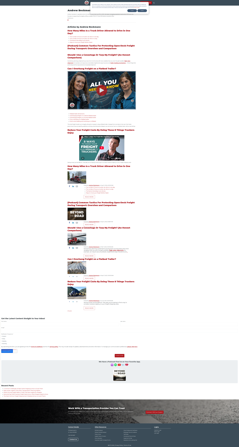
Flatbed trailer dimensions (77, 113)
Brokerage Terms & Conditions (130, 432)
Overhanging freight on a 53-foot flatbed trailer (83, 117)
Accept (132, 10)
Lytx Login (156, 433)
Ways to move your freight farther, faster (81, 42)
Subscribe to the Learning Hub (130, 440)
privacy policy (54, 346)
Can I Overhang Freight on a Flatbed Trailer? (92, 68)
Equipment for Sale (128, 438)
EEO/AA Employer (99, 430)
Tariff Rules (126, 434)
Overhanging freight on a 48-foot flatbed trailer (83, 115)
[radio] (119, 336)
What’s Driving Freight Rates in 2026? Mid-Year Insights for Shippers (23, 392)
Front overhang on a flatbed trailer (79, 119)
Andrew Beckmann (94, 185)
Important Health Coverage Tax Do (102, 440)
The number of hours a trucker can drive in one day (84, 36)
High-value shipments (116, 250)
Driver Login (157, 431)
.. (127, 252)
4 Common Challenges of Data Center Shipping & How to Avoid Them (23, 388)
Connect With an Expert (154, 412)
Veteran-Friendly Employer (100, 432)
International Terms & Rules (130, 436)
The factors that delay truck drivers (79, 40)
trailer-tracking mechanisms (118, 63)
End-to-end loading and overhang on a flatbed (83, 121)
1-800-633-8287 (71, 435)
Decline (142, 10)
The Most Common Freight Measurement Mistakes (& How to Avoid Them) (25, 396)
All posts (70, 311)
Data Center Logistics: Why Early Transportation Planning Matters (22, 390)
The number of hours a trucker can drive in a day (83, 38)
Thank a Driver (98, 434)
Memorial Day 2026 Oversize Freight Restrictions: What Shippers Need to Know (26, 394)
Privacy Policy (136, 7)
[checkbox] (119, 340)
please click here (132, 346)
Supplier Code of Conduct (100, 436)
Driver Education (98, 438)
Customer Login (157, 430)
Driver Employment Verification (130, 430)
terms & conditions (36, 346)
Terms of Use (127, 445)
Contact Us (73, 439)
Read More (89, 197)
